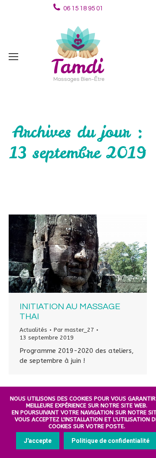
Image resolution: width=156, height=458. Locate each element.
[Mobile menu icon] (13, 56)
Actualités (33, 330)
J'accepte (38, 440)
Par (74, 330)
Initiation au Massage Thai (70, 311)
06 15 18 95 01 (83, 8)
